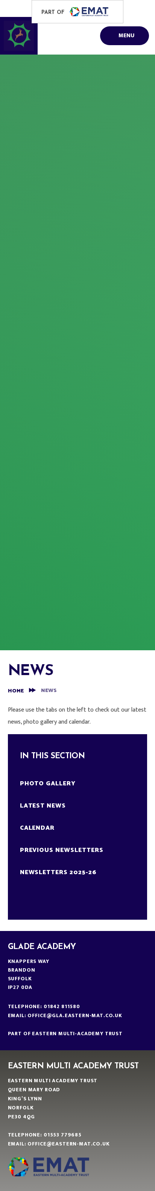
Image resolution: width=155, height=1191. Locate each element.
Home (16, 691)
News (49, 690)
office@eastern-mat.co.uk (68, 1143)
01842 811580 (62, 1006)
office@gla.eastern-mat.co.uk (74, 1015)
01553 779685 (63, 1134)
